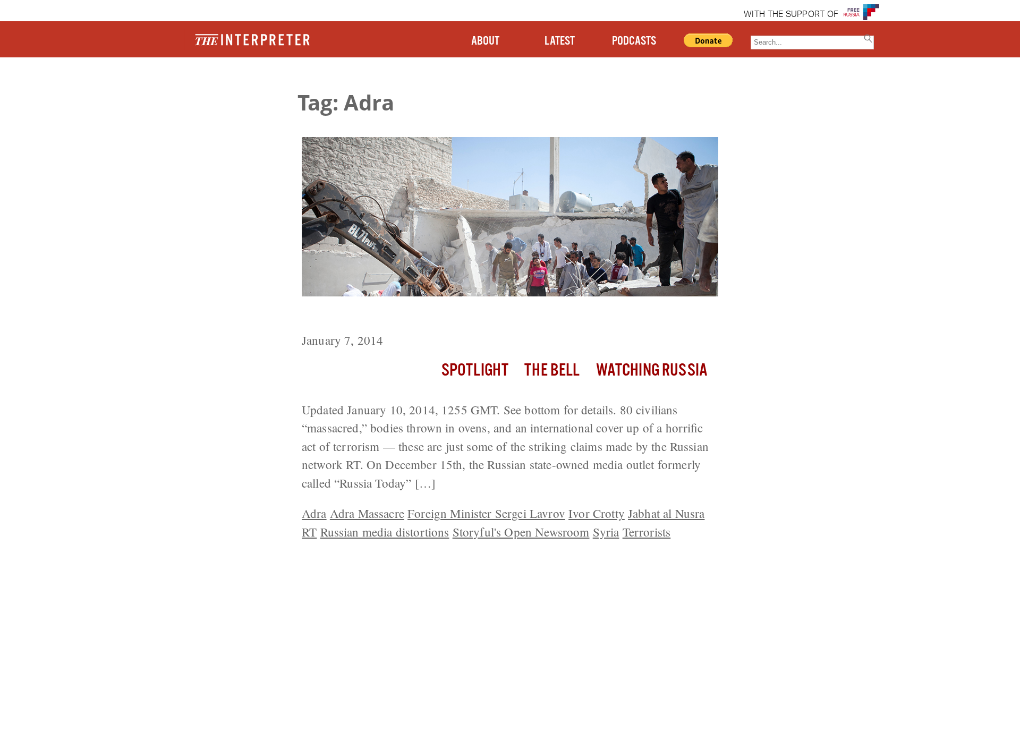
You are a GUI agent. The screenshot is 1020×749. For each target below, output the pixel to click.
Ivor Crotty (596, 513)
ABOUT (485, 41)
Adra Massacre (367, 513)
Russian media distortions (384, 532)
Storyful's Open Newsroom (521, 532)
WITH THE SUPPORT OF (791, 15)
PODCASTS (634, 41)
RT (309, 532)
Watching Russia (652, 370)
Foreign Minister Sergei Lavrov (486, 513)
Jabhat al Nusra (666, 513)
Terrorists (647, 532)
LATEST (560, 41)
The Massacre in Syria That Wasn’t (407, 316)
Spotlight (474, 370)
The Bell (552, 370)
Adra (314, 513)
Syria (606, 532)
